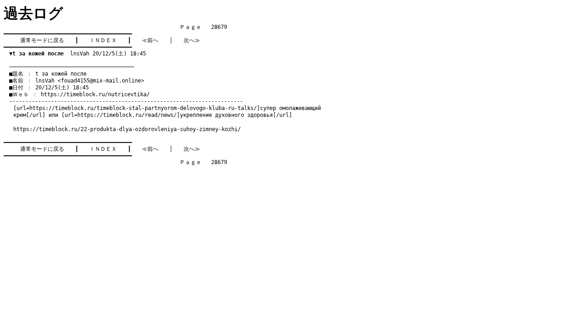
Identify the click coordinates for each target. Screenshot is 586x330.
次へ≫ (192, 40)
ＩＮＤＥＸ (103, 40)
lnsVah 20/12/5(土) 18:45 (77, 53)
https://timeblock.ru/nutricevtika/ (95, 94)
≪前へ (150, 40)
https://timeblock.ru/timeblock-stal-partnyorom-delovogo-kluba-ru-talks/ (143, 108)
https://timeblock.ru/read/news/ (127, 115)
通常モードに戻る (42, 40)
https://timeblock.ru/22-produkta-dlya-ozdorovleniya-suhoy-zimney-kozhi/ (127, 129)
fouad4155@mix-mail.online (101, 80)
